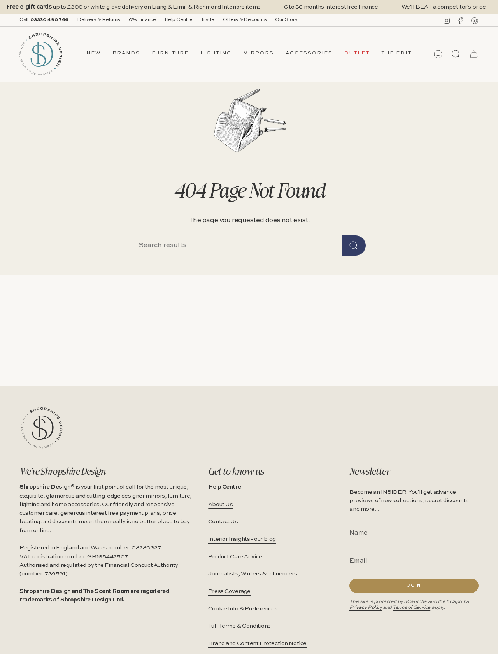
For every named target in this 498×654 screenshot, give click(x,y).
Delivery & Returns (98, 20)
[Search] (354, 245)
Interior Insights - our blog (242, 539)
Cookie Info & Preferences (242, 609)
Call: (43, 20)
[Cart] (474, 54)
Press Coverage (229, 591)
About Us (220, 504)
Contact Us (223, 521)
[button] (126, 54)
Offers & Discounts (245, 20)
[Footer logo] (41, 427)
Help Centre (179, 20)
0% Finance (142, 20)
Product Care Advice (235, 556)
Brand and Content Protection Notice (257, 643)
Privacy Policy (365, 607)
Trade (207, 20)
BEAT (424, 7)
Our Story (286, 20)
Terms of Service (411, 607)
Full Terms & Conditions (239, 626)
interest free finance (351, 7)
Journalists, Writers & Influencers (252, 574)
